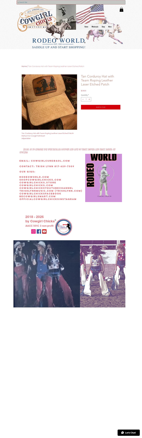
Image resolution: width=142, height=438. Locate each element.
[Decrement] (82, 99)
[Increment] (89, 99)
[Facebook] (39, 231)
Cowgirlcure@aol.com (50, 160)
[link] (121, 9)
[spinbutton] (86, 99)
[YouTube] (44, 231)
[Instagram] (33, 231)
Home (24, 66)
